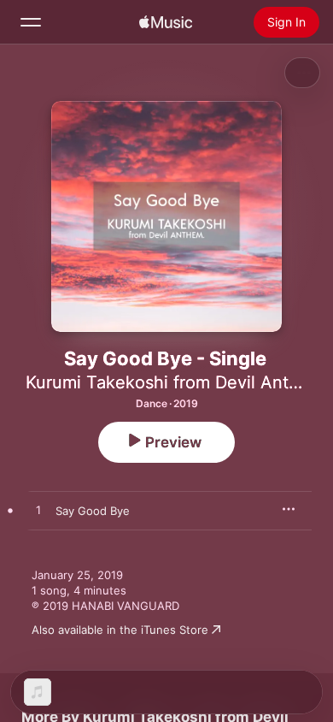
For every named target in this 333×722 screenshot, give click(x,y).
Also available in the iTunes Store (120, 629)
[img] (165, 22)
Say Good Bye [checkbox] (93, 511)
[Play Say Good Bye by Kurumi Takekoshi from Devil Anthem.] (38, 510)
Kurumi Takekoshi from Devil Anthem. (177, 382)
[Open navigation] (31, 22)
